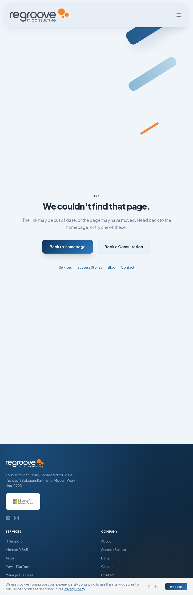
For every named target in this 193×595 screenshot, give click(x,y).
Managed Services (19, 575)
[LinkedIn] (8, 518)
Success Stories (89, 267)
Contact (127, 267)
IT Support (14, 541)
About (106, 541)
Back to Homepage (67, 246)
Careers (107, 566)
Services (65, 267)
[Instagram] (16, 518)
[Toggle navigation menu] (178, 15)
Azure (10, 558)
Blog (111, 267)
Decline (154, 586)
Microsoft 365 (17, 549)
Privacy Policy (74, 589)
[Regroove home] (39, 15)
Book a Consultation (124, 246)
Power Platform (18, 566)
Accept (176, 586)
